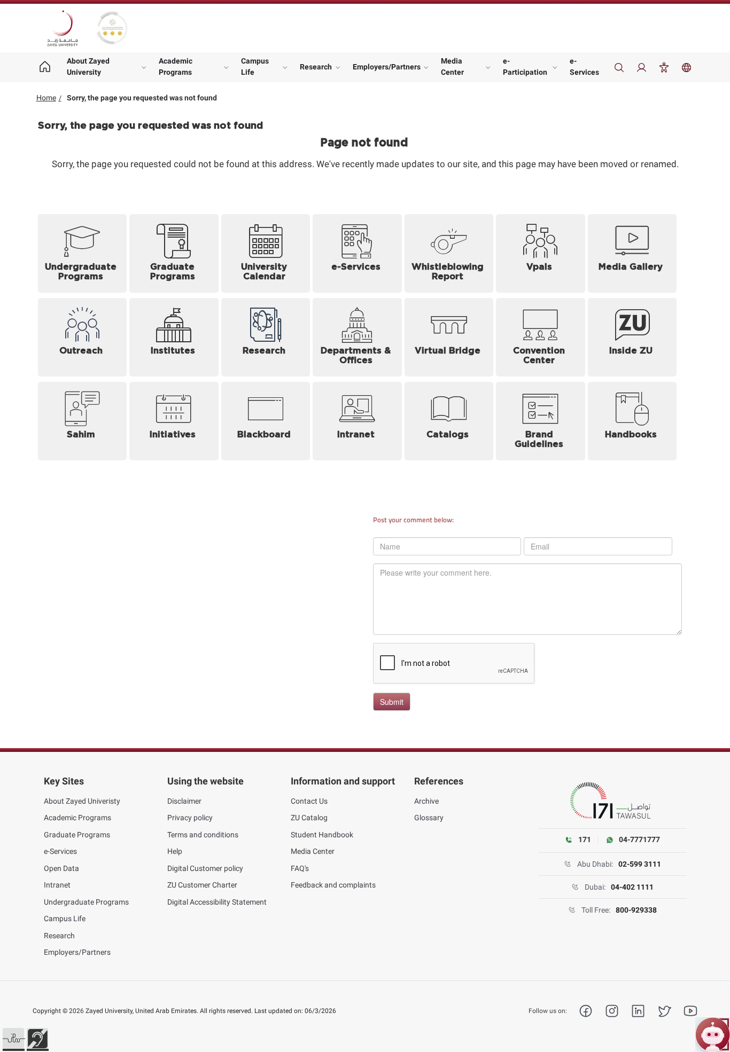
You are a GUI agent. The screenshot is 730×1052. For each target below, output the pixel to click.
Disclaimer (184, 801)
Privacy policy (190, 817)
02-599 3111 (639, 864)
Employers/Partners (387, 66)
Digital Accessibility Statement (217, 902)
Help (174, 851)
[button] (13, 1038)
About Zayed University (88, 66)
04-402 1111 (632, 887)
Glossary (429, 817)
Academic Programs (175, 66)
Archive (426, 801)
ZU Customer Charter (202, 885)
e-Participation (525, 66)
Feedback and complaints (333, 885)
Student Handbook (322, 834)
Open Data (61, 868)
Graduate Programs (77, 834)
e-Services (584, 66)
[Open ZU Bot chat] (712, 1034)
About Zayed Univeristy (82, 801)
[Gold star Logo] (112, 28)
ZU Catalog (309, 817)
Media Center (452, 66)
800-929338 (636, 910)
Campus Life (255, 66)
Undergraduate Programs (86, 902)
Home (46, 97)
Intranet (57, 885)
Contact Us (309, 801)
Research (316, 66)
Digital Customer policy (205, 868)
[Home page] (45, 67)
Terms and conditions (202, 834)
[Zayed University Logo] (62, 28)
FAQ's (300, 868)
